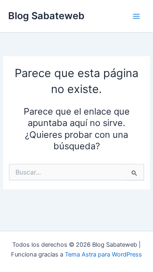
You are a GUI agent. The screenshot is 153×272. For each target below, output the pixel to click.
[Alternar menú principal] (136, 16)
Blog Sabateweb (46, 16)
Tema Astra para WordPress (103, 254)
